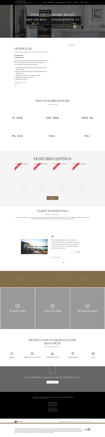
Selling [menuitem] (76, 2)
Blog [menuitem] (82, 2)
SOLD (76, 23)
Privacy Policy (75, 421)
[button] (20, 83)
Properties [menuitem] (51, 2)
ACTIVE (71, 23)
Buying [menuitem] (69, 2)
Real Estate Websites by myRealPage (84, 421)
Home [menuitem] (44, 2)
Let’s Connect (52, 382)
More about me (20, 82)
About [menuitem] (86, 2)
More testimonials (56, 257)
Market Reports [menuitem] (61, 2)
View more (52, 198)
